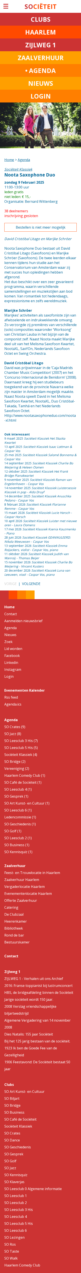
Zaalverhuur (14, 865)
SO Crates (12, 1133)
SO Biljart (11, 1098)
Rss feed (11, 697)
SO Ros (10, 1244)
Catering (11, 907)
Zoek (8, 641)
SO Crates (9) (14, 726)
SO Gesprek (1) (16, 796)
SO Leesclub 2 (15, 1202)
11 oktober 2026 (36, 556)
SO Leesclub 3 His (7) (21, 740)
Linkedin (11, 662)
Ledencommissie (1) (20, 817)
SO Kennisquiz (15, 1174)
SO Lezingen (14, 1237)
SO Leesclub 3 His (18, 1209)
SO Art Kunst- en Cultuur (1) (26, 803)
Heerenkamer (15, 921)
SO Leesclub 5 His (18, 1223)
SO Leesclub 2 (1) (18, 838)
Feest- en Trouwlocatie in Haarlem (32, 872)
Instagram (12, 669)
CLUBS (41, 19)
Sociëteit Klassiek (18, 1126)
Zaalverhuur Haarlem (21, 879)
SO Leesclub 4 (15, 1216)
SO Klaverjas (14, 1181)
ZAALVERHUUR (41, 57)
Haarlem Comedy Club (22, 1265)
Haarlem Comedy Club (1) (24, 775)
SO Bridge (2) (14, 761)
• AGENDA (40, 70)
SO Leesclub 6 (15, 1230)
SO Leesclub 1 (15, 1195)
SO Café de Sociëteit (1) (22, 782)
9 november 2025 (38, 482)
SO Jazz (10, 1168)
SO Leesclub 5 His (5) (21, 747)
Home (9, 159)
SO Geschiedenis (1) (20, 824)
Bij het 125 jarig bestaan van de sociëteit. (37, 1041)
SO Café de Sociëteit (20, 1119)
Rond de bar (14, 935)
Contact (10, 614)
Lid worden (13, 648)
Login (9, 676)
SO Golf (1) (12, 831)
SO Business (14, 1112)
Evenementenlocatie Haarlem (28, 893)
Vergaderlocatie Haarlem (24, 886)
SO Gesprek (13, 1154)
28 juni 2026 (37, 539)
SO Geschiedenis (17, 1147)
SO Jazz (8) (12, 733)
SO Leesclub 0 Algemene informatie (33, 1188)
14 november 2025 (40, 490)
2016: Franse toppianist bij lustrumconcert (38, 985)
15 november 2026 (38, 564)
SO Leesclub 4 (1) (18, 789)
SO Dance (12, 1140)
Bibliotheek (13, 928)
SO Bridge (12, 1105)
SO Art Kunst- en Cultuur (24, 1091)
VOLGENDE (31, 583)
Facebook (12, 655)
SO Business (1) (16, 845)
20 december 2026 (37, 572)
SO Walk (11, 1258)
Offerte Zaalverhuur (20, 900)
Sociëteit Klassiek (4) (20, 754)
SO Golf (10, 1161)
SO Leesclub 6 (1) (18, 810)
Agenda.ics (12, 704)
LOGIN (40, 96)
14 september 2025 (38, 465)
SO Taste (11, 1251)
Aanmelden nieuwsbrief (23, 620)
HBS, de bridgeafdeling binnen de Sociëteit (38, 992)
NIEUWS (40, 83)
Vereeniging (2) (16, 768)
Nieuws (10, 634)
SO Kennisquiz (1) (18, 851)
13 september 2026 (35, 548)
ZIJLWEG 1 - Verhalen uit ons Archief (33, 978)
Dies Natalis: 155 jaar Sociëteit (28, 1034)
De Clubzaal (14, 914)
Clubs (9, 1084)
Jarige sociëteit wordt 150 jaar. (28, 999)
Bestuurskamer (17, 942)
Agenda (24, 159)
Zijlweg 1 (12, 971)
